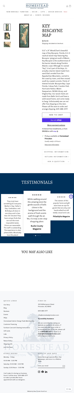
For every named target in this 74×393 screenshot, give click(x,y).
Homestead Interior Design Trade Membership (19, 321)
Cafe (5, 334)
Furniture (24, 12)
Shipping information (56, 152)
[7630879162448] (7, 35)
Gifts (43, 12)
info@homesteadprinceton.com (48, 315)
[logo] (37, 6)
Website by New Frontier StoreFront (37, 391)
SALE (65, 12)
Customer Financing (10, 324)
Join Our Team (8, 347)
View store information (52, 145)
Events (38, 15)
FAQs (5, 318)
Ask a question (56, 161)
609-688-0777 (43, 311)
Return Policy (8, 341)
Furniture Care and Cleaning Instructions (17, 327)
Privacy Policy (8, 337)
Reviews (46, 15)
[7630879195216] (7, 44)
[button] (35, 235)
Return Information (56, 157)
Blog (5, 308)
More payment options (56, 125)
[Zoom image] (24, 36)
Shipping (45, 43)
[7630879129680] (7, 27)
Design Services (55, 12)
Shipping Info (8, 344)
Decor (35, 12)
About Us (28, 15)
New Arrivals (13, 12)
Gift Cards (7, 331)
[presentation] (64, 366)
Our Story (7, 305)
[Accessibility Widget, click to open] (71, 196)
